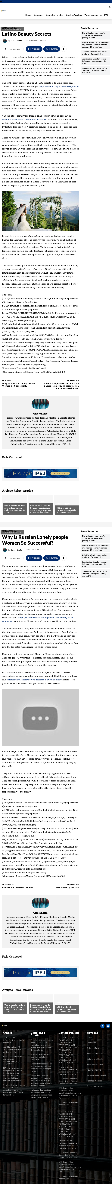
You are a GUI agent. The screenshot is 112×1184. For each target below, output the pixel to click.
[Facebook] (102, 1026)
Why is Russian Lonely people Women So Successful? (18, 384)
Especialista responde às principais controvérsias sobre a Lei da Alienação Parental (41, 1067)
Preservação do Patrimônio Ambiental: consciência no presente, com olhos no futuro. (69, 1070)
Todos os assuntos (95, 1086)
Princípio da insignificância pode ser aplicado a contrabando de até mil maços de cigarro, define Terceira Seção (14, 1090)
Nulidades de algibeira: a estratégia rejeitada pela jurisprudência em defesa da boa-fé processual (41, 1093)
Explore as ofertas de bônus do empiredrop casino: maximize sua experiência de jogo (40, 509)
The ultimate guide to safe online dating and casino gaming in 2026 (14, 509)
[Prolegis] (3, 11)
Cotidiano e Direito (95, 1059)
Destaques (91, 1042)
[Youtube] (108, 1026)
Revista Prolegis (94, 1070)
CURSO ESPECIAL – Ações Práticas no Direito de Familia (13, 1040)
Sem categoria (15, 29)
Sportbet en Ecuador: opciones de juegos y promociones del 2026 (95, 61)
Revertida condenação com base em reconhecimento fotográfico (12, 1060)
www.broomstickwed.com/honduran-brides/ (24, 119)
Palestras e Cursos (95, 1064)
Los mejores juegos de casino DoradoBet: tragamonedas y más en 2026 (94, 70)
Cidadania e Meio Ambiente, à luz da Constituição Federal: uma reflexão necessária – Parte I (70, 1093)
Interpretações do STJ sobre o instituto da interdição (40, 1056)
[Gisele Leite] (5, 41)
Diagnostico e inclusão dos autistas (68, 1103)
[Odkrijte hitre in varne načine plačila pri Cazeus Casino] (66, 504)
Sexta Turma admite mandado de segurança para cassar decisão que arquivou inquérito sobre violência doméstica (41, 1080)
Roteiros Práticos (94, 1081)
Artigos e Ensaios (94, 1048)
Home (6, 29)
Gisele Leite (16, 41)
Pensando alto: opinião (97, 1075)
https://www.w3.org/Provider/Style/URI (59, 86)
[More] (64, 49)
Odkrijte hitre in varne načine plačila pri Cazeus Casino (66, 510)
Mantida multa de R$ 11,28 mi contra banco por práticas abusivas (14, 1049)
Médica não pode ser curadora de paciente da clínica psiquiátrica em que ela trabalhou (61, 386)
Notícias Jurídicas (95, 1053)
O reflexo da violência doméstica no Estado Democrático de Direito (69, 1081)
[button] (109, 7)
